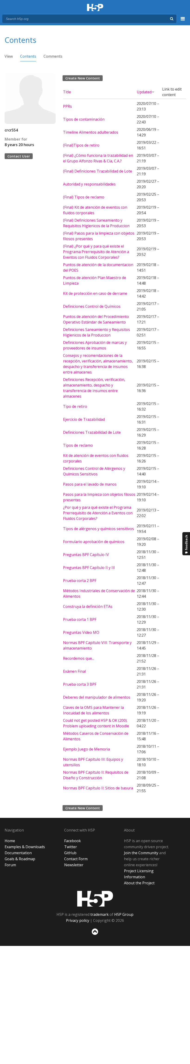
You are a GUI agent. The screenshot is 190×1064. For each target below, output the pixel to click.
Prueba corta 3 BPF (79, 684)
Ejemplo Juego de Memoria (86, 749)
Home (10, 840)
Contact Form (76, 858)
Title (67, 91)
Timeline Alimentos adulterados (90, 132)
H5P (95, 899)
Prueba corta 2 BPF (79, 580)
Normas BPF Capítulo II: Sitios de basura (98, 788)
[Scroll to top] (95, 935)
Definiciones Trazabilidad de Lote (92, 432)
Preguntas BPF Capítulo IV (86, 554)
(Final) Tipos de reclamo (83, 197)
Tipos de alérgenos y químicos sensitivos (98, 528)
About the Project (139, 882)
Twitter (70, 846)
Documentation (18, 852)
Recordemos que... (78, 658)
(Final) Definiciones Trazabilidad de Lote (97, 171)
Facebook (72, 840)
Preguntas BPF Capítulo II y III (89, 567)
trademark (99, 914)
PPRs (67, 106)
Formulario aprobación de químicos (93, 541)
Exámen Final (74, 671)
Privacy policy (77, 920)
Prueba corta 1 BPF (79, 619)
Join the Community (141, 852)
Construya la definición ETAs (87, 606)
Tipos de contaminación (83, 119)
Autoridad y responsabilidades (89, 184)
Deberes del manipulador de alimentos (96, 697)
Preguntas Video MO (81, 632)
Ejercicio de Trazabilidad (84, 419)
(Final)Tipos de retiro (81, 145)
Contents (28, 56)
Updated (144, 91)
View (9, 56)
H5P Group (123, 914)
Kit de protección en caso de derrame (95, 293)
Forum (10, 864)
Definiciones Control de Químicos (91, 306)
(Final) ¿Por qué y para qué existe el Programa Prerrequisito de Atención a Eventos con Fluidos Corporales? (96, 252)
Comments (53, 56)
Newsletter (73, 864)
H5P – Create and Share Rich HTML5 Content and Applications (95, 8)
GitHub (70, 852)
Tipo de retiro (75, 406)
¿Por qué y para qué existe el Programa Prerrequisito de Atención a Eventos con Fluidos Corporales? (98, 513)
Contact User (18, 156)
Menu (183, 21)
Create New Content (82, 78)
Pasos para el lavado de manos (90, 484)
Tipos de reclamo (78, 445)
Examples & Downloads (25, 846)
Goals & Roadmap (20, 858)
